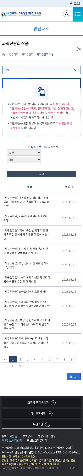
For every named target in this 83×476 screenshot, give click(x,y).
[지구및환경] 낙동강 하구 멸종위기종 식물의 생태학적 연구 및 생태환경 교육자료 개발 (26, 202)
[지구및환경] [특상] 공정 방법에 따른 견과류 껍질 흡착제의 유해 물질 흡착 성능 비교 (27, 234)
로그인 (77, 3)
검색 (41, 174)
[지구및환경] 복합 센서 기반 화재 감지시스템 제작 (26, 265)
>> (20, 366)
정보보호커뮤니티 (37, 440)
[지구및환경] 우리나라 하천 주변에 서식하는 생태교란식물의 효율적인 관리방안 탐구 (26, 343)
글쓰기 (73, 377)
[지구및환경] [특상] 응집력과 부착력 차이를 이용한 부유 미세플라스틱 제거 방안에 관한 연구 (27, 324)
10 (5, 366)
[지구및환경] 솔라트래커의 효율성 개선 (25, 291)
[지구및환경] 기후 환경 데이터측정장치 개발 (25, 218)
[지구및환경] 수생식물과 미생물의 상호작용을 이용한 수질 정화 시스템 (27, 279)
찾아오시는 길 (9, 436)
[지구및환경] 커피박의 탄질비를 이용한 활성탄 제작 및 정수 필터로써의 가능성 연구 (27, 306)
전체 (6, 70)
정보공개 (28, 436)
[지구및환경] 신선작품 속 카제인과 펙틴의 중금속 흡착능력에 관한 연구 (26, 251)
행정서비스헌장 (46, 436)
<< (5, 359)
